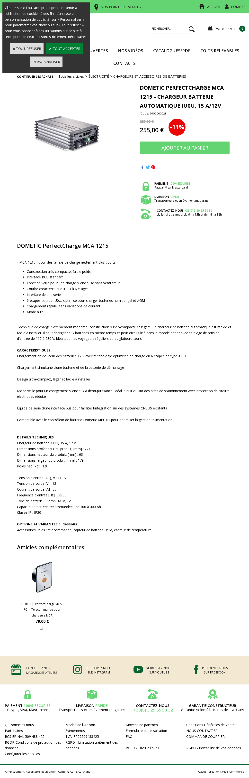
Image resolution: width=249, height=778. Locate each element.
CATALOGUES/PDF (171, 50)
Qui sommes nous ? (20, 724)
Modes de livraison (80, 724)
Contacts (124, 63)
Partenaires (14, 730)
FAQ (129, 736)
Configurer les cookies (22, 753)
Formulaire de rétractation (146, 730)
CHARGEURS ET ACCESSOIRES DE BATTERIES (149, 76)
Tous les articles (71, 76)
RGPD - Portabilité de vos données (213, 748)
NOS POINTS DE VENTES (121, 7)
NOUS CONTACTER (201, 730)
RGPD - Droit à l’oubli (142, 748)
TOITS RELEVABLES (219, 50)
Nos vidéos (130, 50)
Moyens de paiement (142, 724)
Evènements (75, 730)
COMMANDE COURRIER (205, 736)
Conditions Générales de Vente (210, 724)
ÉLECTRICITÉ (98, 76)
